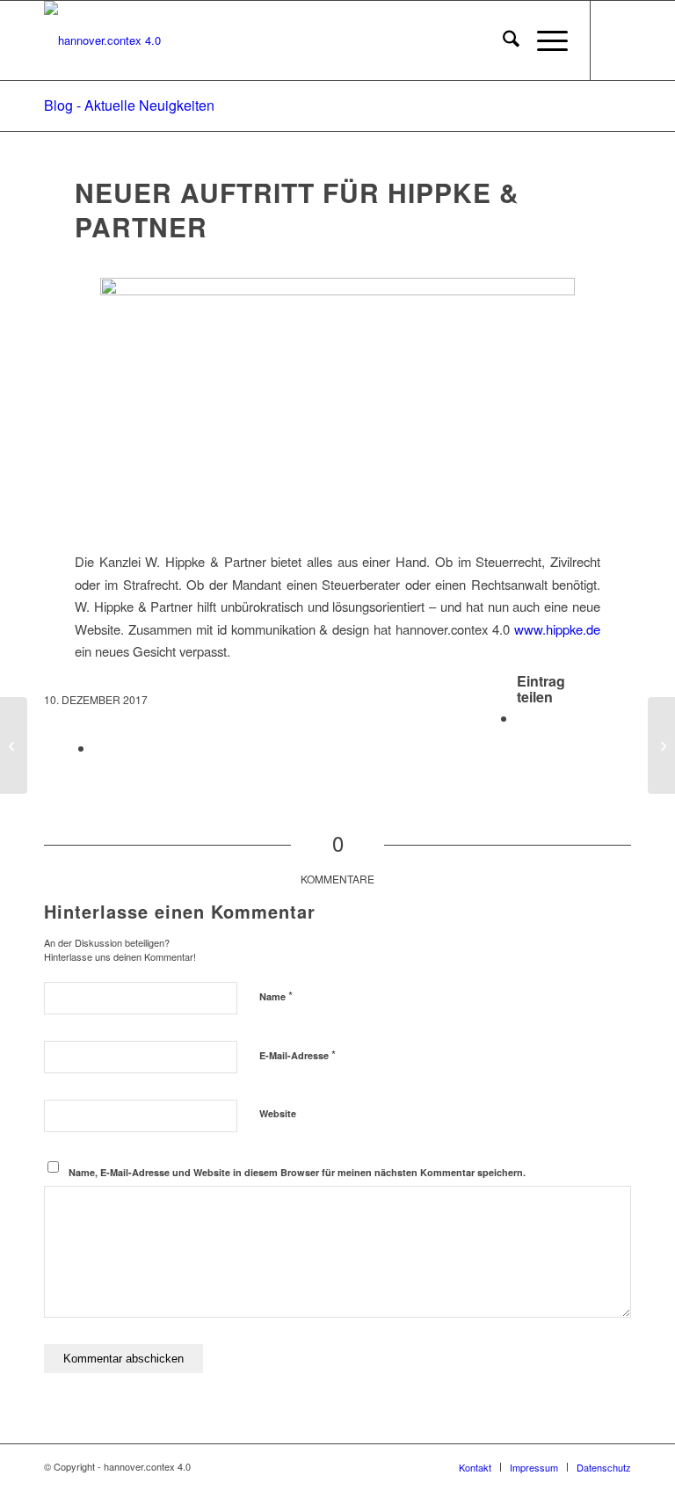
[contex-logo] (102, 40)
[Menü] (543, 40)
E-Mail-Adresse (297, 1054)
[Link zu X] (618, 40)
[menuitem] (502, 40)
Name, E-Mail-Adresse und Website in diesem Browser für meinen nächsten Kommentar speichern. (297, 1172)
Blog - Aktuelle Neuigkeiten (129, 105)
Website (277, 1113)
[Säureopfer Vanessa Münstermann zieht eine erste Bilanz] (13, 745)
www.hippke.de (557, 629)
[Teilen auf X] (99, 747)
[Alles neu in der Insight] (661, 745)
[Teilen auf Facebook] (522, 718)
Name (276, 995)
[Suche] (502, 40)
